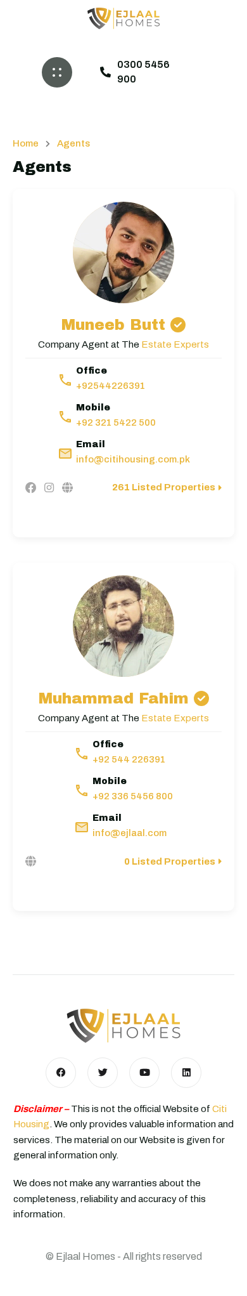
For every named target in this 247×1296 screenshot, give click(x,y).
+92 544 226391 (128, 759)
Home (26, 143)
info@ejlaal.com (129, 833)
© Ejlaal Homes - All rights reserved (124, 1256)
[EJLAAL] (123, 18)
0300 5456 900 (143, 71)
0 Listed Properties (169, 861)
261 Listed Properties (163, 487)
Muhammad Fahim (114, 698)
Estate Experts (175, 344)
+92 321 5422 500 (116, 422)
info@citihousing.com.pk (133, 459)
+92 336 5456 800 (132, 796)
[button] (57, 72)
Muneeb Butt (113, 325)
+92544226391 (110, 386)
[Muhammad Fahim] (123, 626)
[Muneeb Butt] (123, 252)
